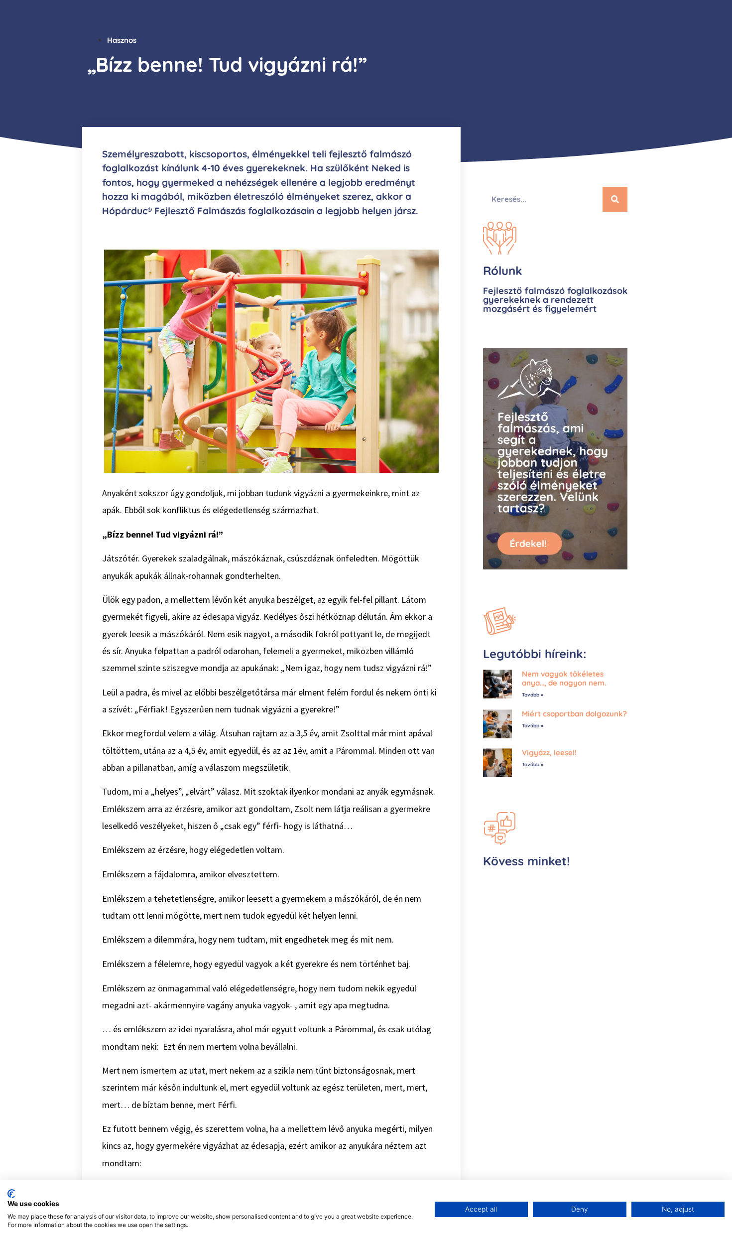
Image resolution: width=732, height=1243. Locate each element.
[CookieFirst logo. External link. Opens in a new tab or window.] (11, 1193)
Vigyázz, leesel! (549, 752)
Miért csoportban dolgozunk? (574, 713)
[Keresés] (615, 199)
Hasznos (121, 40)
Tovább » (532, 694)
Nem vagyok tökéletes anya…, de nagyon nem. (564, 678)
